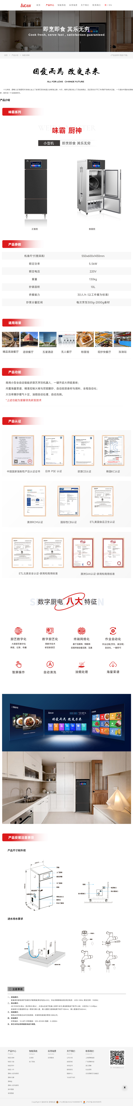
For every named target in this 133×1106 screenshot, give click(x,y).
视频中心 (70, 1073)
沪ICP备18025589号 (93, 1102)
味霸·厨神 (26, 55)
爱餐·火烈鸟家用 (13, 1085)
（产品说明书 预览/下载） (119, 55)
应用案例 (51, 1058)
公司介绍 (70, 1058)
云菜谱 (31, 1058)
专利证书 (70, 1065)
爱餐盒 (10, 1081)
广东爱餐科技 (90, 1061)
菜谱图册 (11, 1093)
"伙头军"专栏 (71, 1077)
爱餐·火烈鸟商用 (13, 1073)
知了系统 (32, 1061)
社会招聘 (88, 1069)
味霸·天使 (11, 1061)
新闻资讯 (70, 1069)
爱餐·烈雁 (11, 1077)
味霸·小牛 (11, 1069)
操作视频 (11, 1089)
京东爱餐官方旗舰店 (92, 1073)
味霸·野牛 (11, 1065)
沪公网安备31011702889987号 (70, 1102)
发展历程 (70, 1061)
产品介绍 (15, 55)
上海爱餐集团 (90, 1058)
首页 (6, 55)
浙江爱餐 (88, 1065)
